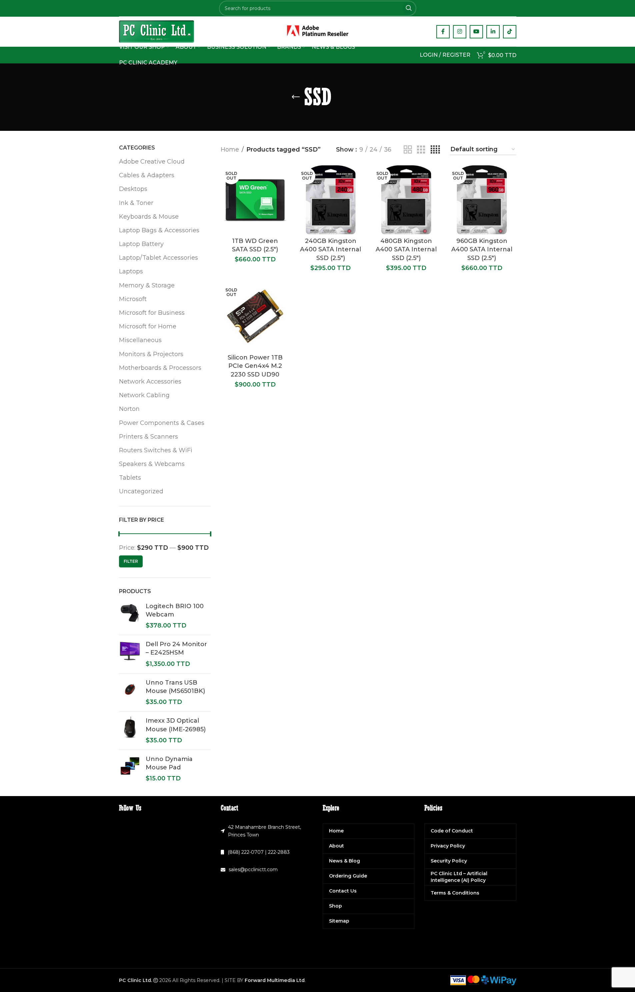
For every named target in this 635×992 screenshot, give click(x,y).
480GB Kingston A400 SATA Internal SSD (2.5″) (406, 249)
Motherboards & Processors (160, 367)
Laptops (131, 271)
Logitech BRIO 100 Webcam (175, 610)
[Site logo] (156, 31)
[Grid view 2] (408, 149)
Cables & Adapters (146, 175)
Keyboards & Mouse (149, 216)
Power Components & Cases (161, 423)
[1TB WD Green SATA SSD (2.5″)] (255, 199)
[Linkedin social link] (493, 31)
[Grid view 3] (421, 149)
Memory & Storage (147, 285)
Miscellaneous (140, 340)
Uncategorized (141, 491)
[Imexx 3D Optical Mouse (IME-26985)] (130, 731)
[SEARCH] (409, 8)
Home (230, 149)
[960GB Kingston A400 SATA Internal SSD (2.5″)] (481, 199)
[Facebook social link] (443, 31)
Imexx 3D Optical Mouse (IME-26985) (176, 725)
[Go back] (295, 97)
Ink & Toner (136, 203)
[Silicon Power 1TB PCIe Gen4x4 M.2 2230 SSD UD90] (255, 316)
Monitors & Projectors (151, 354)
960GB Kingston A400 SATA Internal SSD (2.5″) (481, 249)
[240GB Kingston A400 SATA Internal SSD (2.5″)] (330, 199)
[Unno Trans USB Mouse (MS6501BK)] (130, 693)
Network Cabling (144, 395)
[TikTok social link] (509, 31)
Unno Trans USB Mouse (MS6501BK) (175, 687)
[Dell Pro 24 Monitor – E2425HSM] (130, 654)
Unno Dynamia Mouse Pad (169, 763)
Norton (129, 409)
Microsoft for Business (152, 312)
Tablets (130, 477)
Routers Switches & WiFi (155, 450)
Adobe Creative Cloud (152, 161)
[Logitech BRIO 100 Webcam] (130, 616)
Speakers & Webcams (152, 464)
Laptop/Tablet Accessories (158, 257)
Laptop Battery (141, 244)
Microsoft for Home (147, 326)
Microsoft (133, 299)
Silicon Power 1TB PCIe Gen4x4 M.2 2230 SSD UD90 (255, 366)
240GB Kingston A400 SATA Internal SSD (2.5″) (330, 249)
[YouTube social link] (476, 31)
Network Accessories (150, 381)
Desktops (133, 189)
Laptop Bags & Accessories (159, 230)
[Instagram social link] (459, 31)
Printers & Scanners (148, 436)
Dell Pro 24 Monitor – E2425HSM (176, 648)
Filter (131, 561)
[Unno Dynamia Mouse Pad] (130, 769)
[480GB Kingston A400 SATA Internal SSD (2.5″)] (406, 199)
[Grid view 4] (435, 149)
